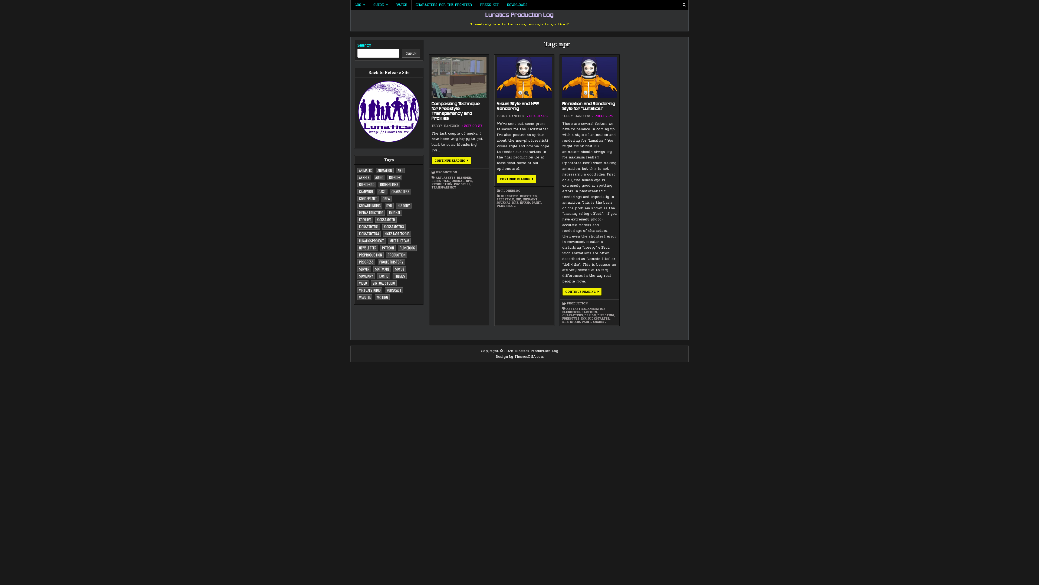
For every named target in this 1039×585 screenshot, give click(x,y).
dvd (389, 205)
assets (364, 177)
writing (382, 297)
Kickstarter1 (368, 226)
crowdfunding (370, 205)
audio (379, 177)
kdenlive (365, 219)
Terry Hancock (445, 126)
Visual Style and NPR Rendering (518, 106)
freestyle (440, 181)
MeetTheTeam (399, 240)
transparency (444, 187)
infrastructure (371, 212)
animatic (365, 170)
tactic (384, 276)
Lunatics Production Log (519, 15)
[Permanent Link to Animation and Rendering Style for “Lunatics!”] (589, 77)
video (363, 283)
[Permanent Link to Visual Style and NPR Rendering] (524, 77)
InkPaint (530, 199)
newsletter (367, 248)
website (365, 297)
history (404, 205)
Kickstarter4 (369, 233)
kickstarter (386, 219)
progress (366, 262)
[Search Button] (684, 5)
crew (386, 198)
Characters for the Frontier (444, 4)
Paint (536, 202)
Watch (401, 4)
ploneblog (407, 248)
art (400, 170)
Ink (518, 199)
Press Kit (489, 4)
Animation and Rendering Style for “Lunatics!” (588, 106)
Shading (600, 321)
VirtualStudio (370, 290)
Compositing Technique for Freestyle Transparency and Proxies (456, 111)
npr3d (525, 202)
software (382, 269)
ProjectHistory (391, 262)
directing (528, 196)
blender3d (366, 184)
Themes (399, 276)
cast (382, 191)
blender (395, 177)
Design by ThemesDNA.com (520, 356)
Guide (378, 4)
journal (394, 212)
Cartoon (589, 312)
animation (384, 170)
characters (400, 191)
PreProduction (370, 255)
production (397, 255)
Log (358, 4)
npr (469, 181)
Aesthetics (576, 308)
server (364, 269)
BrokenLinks (389, 184)
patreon (388, 248)
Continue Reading (453, 161)
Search (364, 45)
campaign (366, 191)
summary (366, 276)
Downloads (517, 4)
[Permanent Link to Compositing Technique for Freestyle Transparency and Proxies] (459, 77)
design (590, 315)
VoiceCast (394, 290)
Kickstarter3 (394, 226)
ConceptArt (368, 198)
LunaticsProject (371, 240)
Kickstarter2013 (397, 233)
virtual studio (384, 283)
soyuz (400, 269)
